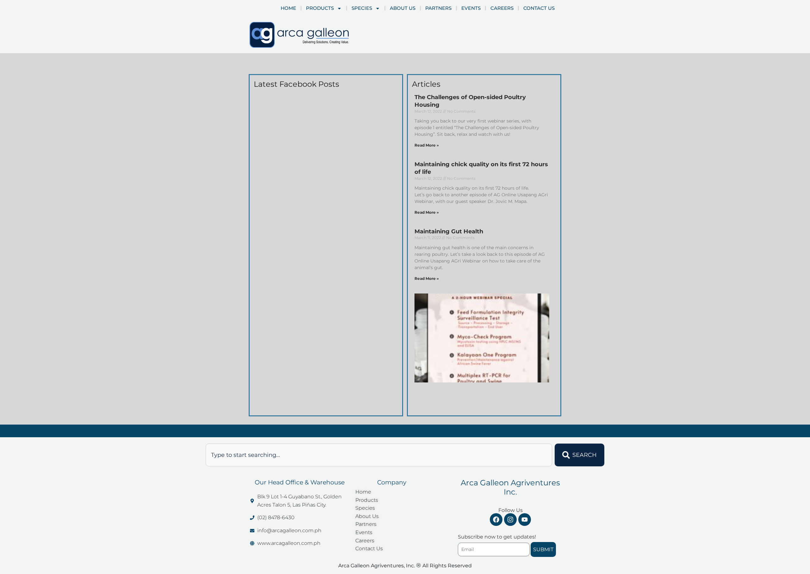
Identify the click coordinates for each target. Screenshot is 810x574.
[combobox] (379, 455)
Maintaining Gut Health (448, 231)
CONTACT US (539, 8)
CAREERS (502, 8)
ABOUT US (402, 8)
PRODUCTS (320, 8)
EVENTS (471, 8)
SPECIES (362, 8)
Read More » (426, 145)
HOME (288, 8)
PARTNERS (438, 8)
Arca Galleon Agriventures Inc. (510, 487)
